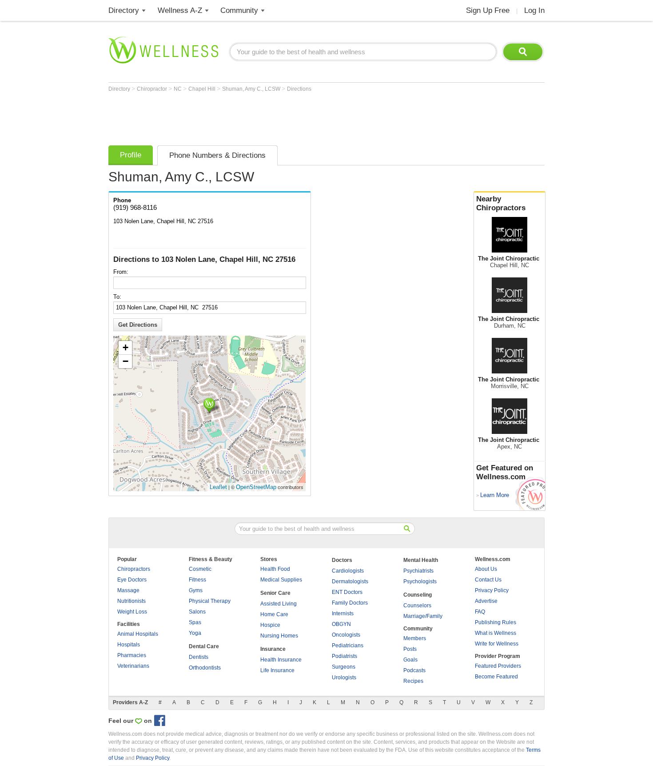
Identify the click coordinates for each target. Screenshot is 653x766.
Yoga (195, 633)
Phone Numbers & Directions (217, 155)
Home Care (274, 614)
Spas (195, 622)
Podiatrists (344, 656)
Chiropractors (133, 569)
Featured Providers (498, 666)
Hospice (270, 625)
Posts (410, 649)
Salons (197, 612)
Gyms (196, 590)
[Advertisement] (270, 116)
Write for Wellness (496, 644)
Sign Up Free (488, 10)
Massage (128, 590)
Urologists (344, 677)
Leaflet (218, 487)
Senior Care (275, 593)
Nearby (501, 203)
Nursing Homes (279, 636)
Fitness (197, 580)
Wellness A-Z (180, 10)
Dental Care (204, 646)
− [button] (125, 361)
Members (414, 638)
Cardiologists (348, 571)
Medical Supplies (281, 580)
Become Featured (496, 677)
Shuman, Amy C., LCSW (252, 89)
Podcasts (414, 670)
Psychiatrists (418, 571)
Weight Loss (132, 612)
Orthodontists (205, 668)
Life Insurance (277, 670)
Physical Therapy (210, 601)
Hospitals (128, 645)
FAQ (480, 612)
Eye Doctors (132, 580)
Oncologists (346, 635)
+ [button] (125, 347)
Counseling (417, 595)
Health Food (275, 569)
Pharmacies (131, 655)
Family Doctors (350, 603)
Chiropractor (152, 89)
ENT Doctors (347, 592)
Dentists (198, 657)
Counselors (417, 605)
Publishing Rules (495, 622)
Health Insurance (281, 660)
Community (239, 10)
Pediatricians (347, 645)
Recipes (413, 681)
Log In (534, 10)
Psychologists (420, 581)
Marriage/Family (422, 616)
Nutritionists (131, 601)
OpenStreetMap (256, 487)
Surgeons (343, 667)
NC (178, 89)
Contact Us (488, 580)
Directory (123, 10)
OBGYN (341, 624)
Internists (343, 613)
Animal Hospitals (137, 634)
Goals (410, 660)
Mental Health (420, 560)
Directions (299, 89)
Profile (130, 155)
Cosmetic (200, 569)
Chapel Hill (202, 89)
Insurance (273, 649)
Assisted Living (278, 604)
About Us (486, 569)
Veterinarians (133, 666)
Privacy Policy (492, 590)
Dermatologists (350, 581)
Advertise (486, 601)
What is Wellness (495, 633)
